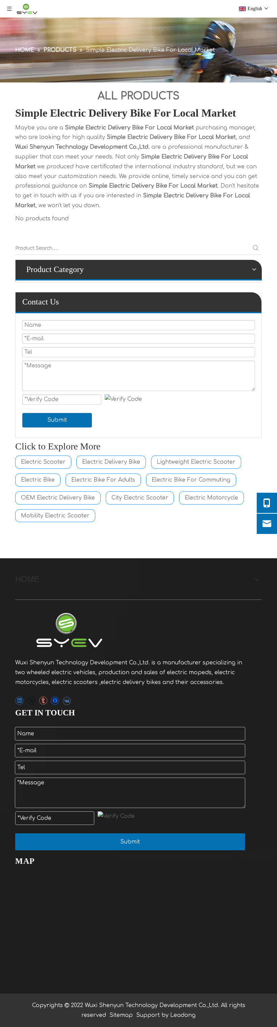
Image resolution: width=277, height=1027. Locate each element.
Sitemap (121, 1015)
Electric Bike (38, 480)
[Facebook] (55, 701)
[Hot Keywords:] (256, 248)
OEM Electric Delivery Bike (58, 498)
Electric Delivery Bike (111, 462)
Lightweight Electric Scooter (196, 462)
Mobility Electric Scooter (55, 516)
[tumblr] (43, 701)
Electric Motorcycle (211, 498)
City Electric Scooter (139, 498)
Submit (57, 420)
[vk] (66, 701)
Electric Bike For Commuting (191, 480)
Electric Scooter (43, 462)
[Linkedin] (19, 701)
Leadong (183, 1015)
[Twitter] (31, 701)
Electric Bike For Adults (103, 480)
